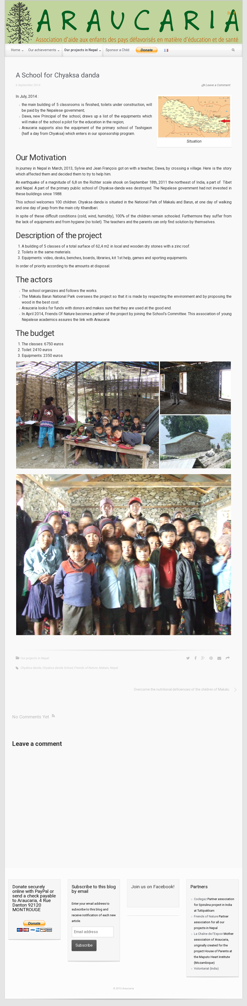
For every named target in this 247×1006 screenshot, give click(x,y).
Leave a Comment (218, 85)
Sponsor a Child (117, 50)
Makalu (104, 668)
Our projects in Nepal (81, 50)
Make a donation (147, 50)
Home (16, 50)
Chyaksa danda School (57, 668)
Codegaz (200, 899)
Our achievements (42, 50)
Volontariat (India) (206, 968)
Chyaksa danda (31, 668)
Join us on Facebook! (152, 886)
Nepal (114, 668)
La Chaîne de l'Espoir (208, 934)
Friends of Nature (86, 668)
